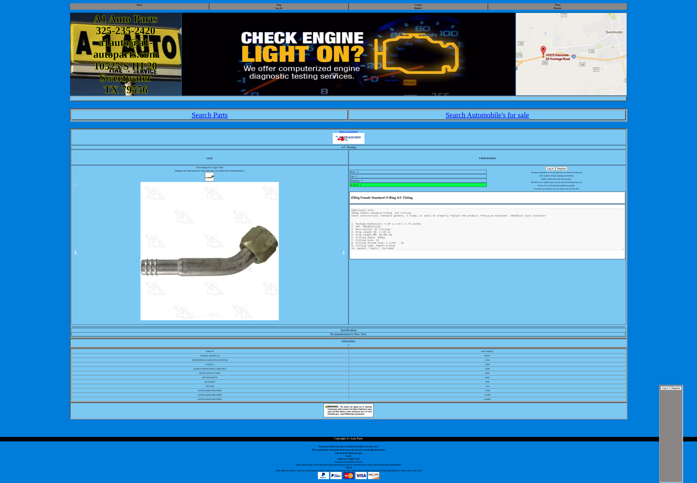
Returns (557, 8)
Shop (278, 5)
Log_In (278, 8)
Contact (418, 5)
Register (418, 8)
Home (139, 5)
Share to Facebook (348, 131)
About (558, 5)
